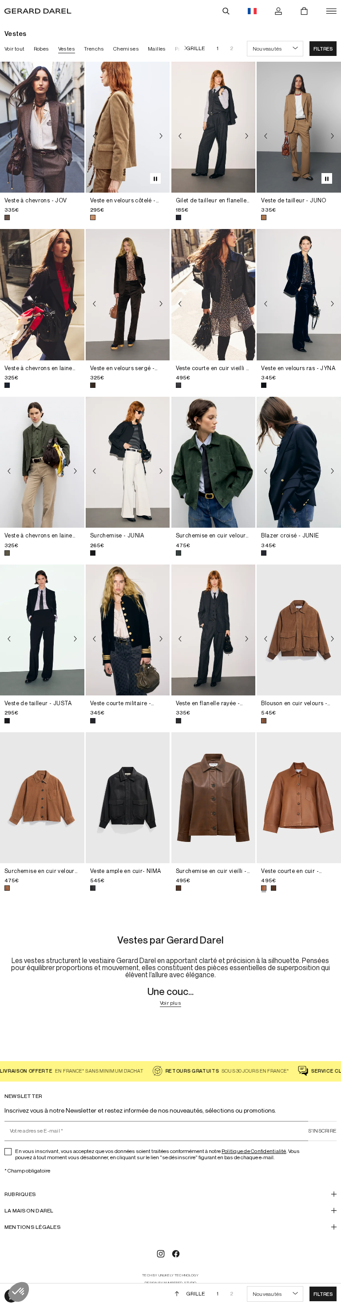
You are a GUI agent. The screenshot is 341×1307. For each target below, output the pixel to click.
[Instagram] (160, 1253)
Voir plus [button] (171, 1003)
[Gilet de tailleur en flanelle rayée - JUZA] (213, 127)
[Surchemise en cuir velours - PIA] (213, 462)
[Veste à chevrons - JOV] (42, 127)
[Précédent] (9, 136)
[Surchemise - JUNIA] (128, 462)
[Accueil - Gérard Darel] (37, 11)
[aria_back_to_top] (177, 1294)
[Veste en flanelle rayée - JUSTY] (213, 630)
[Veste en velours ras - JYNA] (299, 294)
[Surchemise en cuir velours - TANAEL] (42, 797)
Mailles (157, 48)
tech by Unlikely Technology (170, 1275)
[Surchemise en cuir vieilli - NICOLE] (213, 797)
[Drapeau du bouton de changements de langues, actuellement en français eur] (252, 11)
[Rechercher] (226, 11)
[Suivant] (183, 48)
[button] (323, 48)
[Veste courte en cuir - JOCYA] (299, 797)
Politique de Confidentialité (254, 1151)
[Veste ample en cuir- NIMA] (128, 797)
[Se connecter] (278, 11)
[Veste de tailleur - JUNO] (299, 127)
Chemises (126, 48)
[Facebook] (175, 1253)
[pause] (155, 178)
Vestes (66, 48)
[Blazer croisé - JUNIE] (299, 462)
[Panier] (304, 11)
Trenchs (94, 48)
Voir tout (14, 48)
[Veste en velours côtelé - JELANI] (128, 127)
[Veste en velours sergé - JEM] (128, 294)
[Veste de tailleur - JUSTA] (42, 630)
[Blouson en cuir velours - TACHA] (299, 630)
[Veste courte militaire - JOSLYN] (128, 630)
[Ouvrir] (331, 11)
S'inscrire (322, 1130)
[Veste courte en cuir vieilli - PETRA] (213, 294)
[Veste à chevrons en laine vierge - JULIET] (42, 294)
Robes (41, 48)
